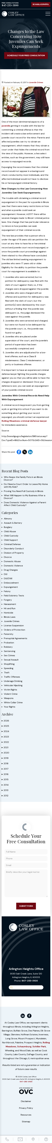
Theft (6, 672)
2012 (5, 795)
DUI (5, 574)
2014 (5, 784)
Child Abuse (10, 531)
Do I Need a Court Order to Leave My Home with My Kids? (26, 485)
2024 (5, 731)
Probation (9, 642)
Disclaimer (26, 1101)
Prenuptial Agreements (15, 638)
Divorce (8, 557)
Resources (26, 1114)
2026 (5, 720)
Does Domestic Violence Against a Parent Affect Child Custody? (25, 504)
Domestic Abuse (12, 561)
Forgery (8, 600)
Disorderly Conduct (14, 548)
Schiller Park (39, 1046)
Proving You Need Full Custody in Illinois (23, 491)
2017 (5, 768)
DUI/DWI (8, 578)
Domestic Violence (13, 565)
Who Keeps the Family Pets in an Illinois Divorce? (23, 478)
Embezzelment (11, 582)
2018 (5, 763)
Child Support (11, 540)
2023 (5, 736)
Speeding (8, 668)
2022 (5, 742)
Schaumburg (24, 1046)
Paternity (8, 634)
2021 (5, 747)
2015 (5, 779)
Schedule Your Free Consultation (26, 55)
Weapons (8, 698)
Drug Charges (11, 570)
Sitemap (26, 1121)
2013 (5, 790)
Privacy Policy (26, 1108)
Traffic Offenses (12, 677)
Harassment (10, 604)
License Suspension (14, 625)
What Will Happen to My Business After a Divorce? (24, 497)
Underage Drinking (13, 681)
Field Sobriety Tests (14, 595)
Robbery (8, 647)
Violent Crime (10, 694)
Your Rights (9, 706)
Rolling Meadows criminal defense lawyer (24, 420)
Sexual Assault (11, 659)
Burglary (8, 527)
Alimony (8, 518)
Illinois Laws (9, 617)
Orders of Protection (14, 629)
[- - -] (47, 13)
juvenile (6, 125)
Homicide (8, 612)
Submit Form (26, 906)
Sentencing (9, 651)
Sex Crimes (9, 655)
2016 (5, 774)
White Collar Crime (13, 702)
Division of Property (14, 552)
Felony (7, 591)
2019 (5, 758)
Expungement (11, 587)
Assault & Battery (13, 523)
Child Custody (11, 535)
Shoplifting (9, 664)
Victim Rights (10, 689)
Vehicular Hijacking (13, 685)
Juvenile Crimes (36, 82)
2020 (5, 752)
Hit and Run (9, 608)
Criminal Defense (12, 544)
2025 (5, 725)
